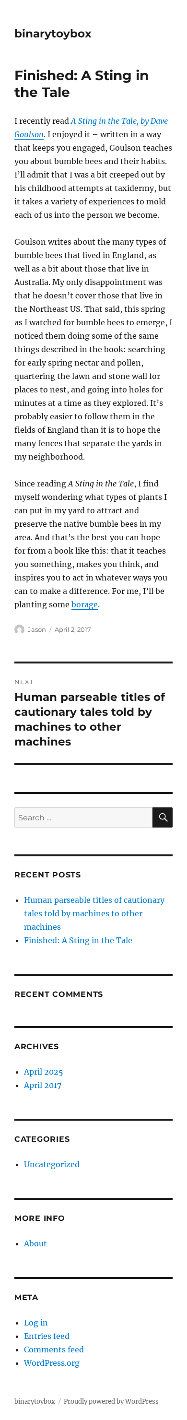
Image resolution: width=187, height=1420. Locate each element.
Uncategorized (52, 1164)
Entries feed (47, 1336)
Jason (37, 629)
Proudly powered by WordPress (111, 1401)
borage (84, 604)
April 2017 (42, 1085)
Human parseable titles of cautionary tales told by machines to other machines (94, 913)
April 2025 (43, 1072)
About (35, 1243)
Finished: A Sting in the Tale (78, 940)
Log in (36, 1322)
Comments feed (54, 1349)
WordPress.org (52, 1363)
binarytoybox (53, 33)
